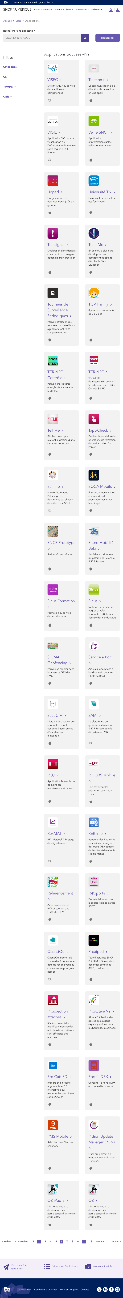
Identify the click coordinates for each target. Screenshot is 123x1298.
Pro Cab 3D (58, 1076)
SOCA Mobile (100, 486)
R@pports (97, 893)
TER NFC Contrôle (55, 375)
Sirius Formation (61, 601)
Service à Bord (100, 657)
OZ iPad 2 (56, 1200)
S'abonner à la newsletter (19, 1267)
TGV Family (98, 304)
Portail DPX (98, 1076)
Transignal (56, 244)
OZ (91, 1200)
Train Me (96, 244)
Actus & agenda (42, 9)
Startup (58, 9)
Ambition (95, 9)
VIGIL (52, 132)
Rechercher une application (19, 30)
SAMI (93, 715)
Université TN (100, 192)
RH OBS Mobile (101, 775)
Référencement (60, 893)
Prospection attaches (57, 1014)
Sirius (93, 601)
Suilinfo (54, 486)
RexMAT (55, 833)
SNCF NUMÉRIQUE (17, 10)
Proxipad (96, 951)
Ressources (81, 9)
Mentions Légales (69, 1289)
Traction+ (97, 79)
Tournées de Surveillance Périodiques (58, 310)
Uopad (53, 192)
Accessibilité (25, 1289)
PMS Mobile (58, 1136)
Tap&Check (98, 430)
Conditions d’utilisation (45, 1289)
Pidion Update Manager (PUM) (101, 1139)
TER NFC (96, 372)
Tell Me (54, 430)
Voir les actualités (102, 1266)
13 (90, 1241)
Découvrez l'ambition (64, 1266)
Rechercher (107, 37)
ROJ (51, 775)
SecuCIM (55, 715)
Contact (85, 1289)
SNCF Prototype (61, 542)
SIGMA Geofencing (58, 660)
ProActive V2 (100, 1011)
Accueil (7, 20)
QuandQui (56, 951)
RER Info (96, 833)
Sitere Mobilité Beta (101, 545)
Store (68, 9)
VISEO (53, 79)
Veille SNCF (99, 132)
